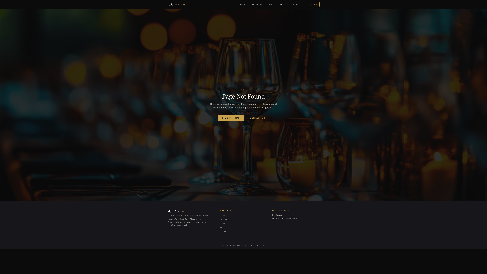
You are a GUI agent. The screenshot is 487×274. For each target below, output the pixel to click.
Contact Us (257, 118)
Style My (176, 4)
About (271, 4)
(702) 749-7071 (284, 218)
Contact (295, 4)
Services (257, 4)
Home (243, 4)
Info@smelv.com (279, 215)
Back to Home (231, 118)
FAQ (282, 4)
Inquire (312, 4)
